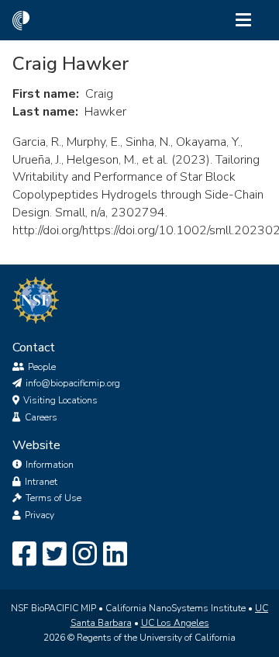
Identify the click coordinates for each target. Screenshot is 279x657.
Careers (41, 417)
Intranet (41, 481)
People (42, 367)
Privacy (39, 515)
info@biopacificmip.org (73, 383)
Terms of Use (53, 498)
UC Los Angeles (175, 623)
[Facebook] (24, 554)
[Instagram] (85, 554)
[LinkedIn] (115, 554)
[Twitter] (55, 554)
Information (50, 464)
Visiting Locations (60, 400)
